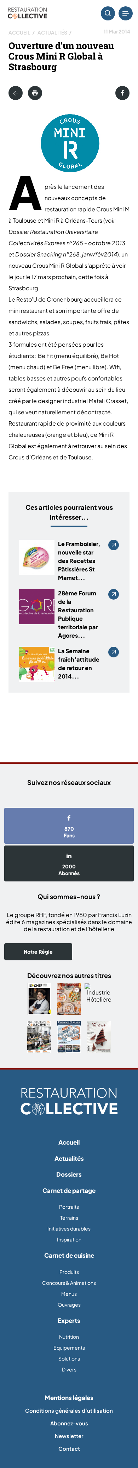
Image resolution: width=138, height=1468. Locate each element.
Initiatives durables (69, 1228)
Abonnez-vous (69, 1423)
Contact (69, 1448)
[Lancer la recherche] (108, 13)
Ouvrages (69, 1304)
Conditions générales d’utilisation (69, 1410)
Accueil (19, 32)
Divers (69, 1369)
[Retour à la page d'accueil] (69, 1102)
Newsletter (69, 1435)
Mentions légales (69, 1397)
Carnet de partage (69, 1190)
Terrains (69, 1217)
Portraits (69, 1206)
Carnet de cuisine (69, 1255)
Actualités (52, 32)
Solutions (69, 1358)
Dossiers (69, 1174)
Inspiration (69, 1239)
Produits (69, 1272)
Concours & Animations (69, 1283)
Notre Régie (38, 951)
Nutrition (69, 1336)
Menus (69, 1293)
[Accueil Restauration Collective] (27, 13)
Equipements (69, 1347)
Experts (69, 1320)
